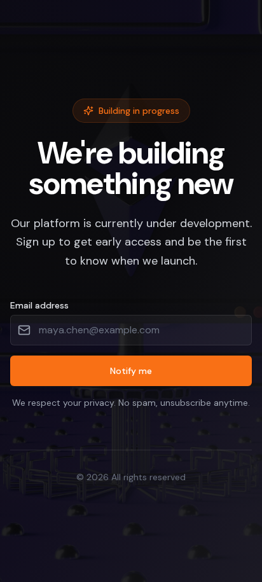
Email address (39, 305)
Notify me (131, 371)
